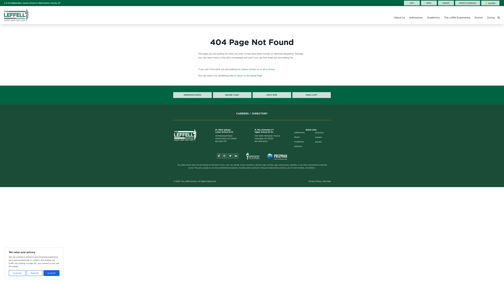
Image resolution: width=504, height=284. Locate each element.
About (297, 137)
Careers (242, 113)
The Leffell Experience (457, 17)
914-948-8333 (261, 141)
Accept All (51, 273)
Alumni (478, 17)
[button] (498, 18)
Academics (433, 17)
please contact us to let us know (257, 69)
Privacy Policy (315, 181)
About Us (399, 17)
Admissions (416, 17)
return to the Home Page (249, 75)
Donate (318, 142)
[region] (34, 263)
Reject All (34, 273)
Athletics (298, 146)
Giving (491, 17)
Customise (17, 273)
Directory (260, 113)
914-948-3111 (221, 141)
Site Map (327, 181)
